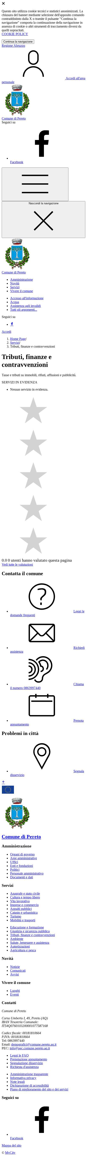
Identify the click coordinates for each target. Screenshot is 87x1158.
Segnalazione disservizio (26, 1063)
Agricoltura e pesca (23, 950)
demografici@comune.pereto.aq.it (33, 1044)
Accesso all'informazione (27, 298)
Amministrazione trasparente (29, 1074)
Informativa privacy (23, 1078)
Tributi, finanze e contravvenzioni (32, 935)
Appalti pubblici (21, 909)
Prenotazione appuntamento (28, 1059)
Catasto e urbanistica (24, 912)
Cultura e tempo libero (25, 897)
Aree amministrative (23, 858)
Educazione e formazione (27, 927)
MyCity (10, 1152)
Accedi (6, 331)
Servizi (14, 342)
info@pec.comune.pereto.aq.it (30, 1048)
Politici (14, 869)
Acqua (14, 302)
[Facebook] (12, 324)
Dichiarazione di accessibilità (29, 1085)
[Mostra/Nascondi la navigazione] (35, 184)
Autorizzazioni (20, 946)
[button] (21, 279)
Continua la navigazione (18, 41)
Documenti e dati (21, 877)
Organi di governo (22, 854)
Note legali (17, 1081)
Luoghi (15, 990)
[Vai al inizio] (3, 782)
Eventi (14, 994)
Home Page (18, 339)
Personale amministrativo (27, 873)
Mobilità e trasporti (22, 920)
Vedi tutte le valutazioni (17, 564)
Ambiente (16, 939)
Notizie (15, 967)
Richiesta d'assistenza (24, 1067)
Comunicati (18, 970)
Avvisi (14, 974)
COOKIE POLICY (15, 34)
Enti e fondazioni (21, 866)
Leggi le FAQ (19, 1055)
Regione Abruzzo (13, 45)
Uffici (14, 862)
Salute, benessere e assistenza (29, 942)
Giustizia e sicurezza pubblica (30, 931)
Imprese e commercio (24, 905)
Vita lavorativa (20, 901)
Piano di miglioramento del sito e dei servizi (39, 1089)
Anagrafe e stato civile (25, 893)
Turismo (15, 916)
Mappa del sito (11, 1145)
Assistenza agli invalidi (25, 306)
